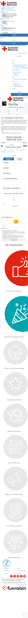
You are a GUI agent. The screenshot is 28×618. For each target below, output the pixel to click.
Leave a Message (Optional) (10, 178)
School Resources (7, 33)
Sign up (14, 40)
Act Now (5, 21)
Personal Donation (8, 159)
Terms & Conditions (21, 570)
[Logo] (14, 4)
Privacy (18, 568)
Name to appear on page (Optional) (11, 188)
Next (14, 199)
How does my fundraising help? (21, 68)
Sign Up (19, 91)
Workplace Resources (8, 35)
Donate (14, 43)
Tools (2, 30)
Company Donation (19, 159)
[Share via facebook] (17, 109)
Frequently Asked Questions (9, 28)
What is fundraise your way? (20, 65)
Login (3, 46)
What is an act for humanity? (9, 13)
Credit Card (15, 206)
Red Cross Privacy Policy (17, 233)
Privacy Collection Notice (7, 234)
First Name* (6, 162)
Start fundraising (17, 72)
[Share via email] (17, 112)
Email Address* (7, 173)
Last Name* (6, 168)
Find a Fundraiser (23, 53)
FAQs (2, 26)
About (2, 11)
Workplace (5, 23)
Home (2, 8)
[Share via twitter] (17, 110)
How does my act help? (8, 16)
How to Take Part (5, 18)
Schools (4, 22)
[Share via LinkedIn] (17, 114)
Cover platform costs (6, 217)
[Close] (27, 97)
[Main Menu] (0, 97)
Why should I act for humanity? (10, 15)
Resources (5, 32)
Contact (3, 37)
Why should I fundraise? (19, 66)
